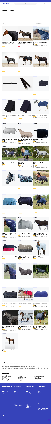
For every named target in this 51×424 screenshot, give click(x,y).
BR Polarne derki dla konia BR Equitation (39, 139)
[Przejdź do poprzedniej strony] (23, 356)
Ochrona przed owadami (11, 18)
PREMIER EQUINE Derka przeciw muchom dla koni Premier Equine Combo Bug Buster (40, 257)
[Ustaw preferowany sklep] (42, 4)
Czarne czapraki (4, 378)
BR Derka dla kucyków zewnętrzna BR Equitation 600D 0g (9, 210)
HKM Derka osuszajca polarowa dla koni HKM (40, 303)
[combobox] (45, 23)
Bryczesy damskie (4, 377)
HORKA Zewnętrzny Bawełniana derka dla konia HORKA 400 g (9, 140)
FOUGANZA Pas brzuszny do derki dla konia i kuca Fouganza (25, 92)
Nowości (38, 5)
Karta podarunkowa (45, 5)
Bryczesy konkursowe (37, 379)
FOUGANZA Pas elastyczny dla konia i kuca (8, 92)
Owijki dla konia (20, 376)
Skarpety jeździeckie (37, 375)
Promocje (34, 5)
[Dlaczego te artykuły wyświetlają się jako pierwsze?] (36, 23)
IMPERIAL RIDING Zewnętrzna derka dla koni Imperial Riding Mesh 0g (24, 163)
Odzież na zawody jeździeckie (6, 376)
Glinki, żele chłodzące (28, 18)
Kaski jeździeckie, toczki (37, 378)
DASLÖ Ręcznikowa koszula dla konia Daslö (40, 115)
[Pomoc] (44, 4)
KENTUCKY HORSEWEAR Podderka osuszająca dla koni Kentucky (10, 116)
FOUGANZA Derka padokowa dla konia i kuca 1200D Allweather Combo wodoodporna (9, 68)
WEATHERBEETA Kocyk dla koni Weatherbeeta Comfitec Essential (9, 280)
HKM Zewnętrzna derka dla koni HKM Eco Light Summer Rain (25, 210)
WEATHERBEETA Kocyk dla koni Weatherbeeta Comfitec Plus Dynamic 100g (9, 234)
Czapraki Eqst (20, 381)
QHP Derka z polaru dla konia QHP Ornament (24, 303)
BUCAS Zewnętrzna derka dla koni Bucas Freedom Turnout (41, 210)
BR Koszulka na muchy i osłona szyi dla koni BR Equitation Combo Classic (25, 140)
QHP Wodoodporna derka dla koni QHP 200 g (40, 42)
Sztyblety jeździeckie (5, 380)
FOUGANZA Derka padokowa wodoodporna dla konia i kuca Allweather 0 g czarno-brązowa (25, 43)
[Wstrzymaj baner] (46, 1)
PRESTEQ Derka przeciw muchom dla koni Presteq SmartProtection (10, 327)
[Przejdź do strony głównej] (5, 3)
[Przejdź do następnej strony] (28, 356)
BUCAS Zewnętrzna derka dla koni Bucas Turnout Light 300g (25, 327)
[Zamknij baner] (48, 1)
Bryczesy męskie (36, 380)
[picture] (10, 33)
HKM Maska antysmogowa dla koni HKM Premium (9, 186)
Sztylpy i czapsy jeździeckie (6, 375)
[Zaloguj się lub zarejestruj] (46, 4)
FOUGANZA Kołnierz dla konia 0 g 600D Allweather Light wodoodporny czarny (8, 43)
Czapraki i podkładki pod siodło (22, 375)
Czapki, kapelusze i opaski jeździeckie (39, 376)
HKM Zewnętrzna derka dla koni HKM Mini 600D (9, 256)
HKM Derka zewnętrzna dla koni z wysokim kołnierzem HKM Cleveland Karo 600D (24, 257)
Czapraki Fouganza (5, 381)
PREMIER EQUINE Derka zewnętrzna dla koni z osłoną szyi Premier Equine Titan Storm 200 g (40, 327)
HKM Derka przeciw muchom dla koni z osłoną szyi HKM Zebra (25, 187)
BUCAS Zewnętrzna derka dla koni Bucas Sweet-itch (40, 163)
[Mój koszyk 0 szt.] (48, 4)
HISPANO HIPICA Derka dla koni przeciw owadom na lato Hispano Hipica (40, 92)
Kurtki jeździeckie (20, 380)
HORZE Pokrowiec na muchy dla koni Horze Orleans (24, 234)
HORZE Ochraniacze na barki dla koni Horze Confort (9, 350)
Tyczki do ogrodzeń (20, 378)
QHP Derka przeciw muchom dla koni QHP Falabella (8, 163)
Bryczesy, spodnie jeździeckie (6, 379)
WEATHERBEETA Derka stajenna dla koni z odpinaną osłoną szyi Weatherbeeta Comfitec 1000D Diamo (40, 234)
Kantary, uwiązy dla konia (5, 18)
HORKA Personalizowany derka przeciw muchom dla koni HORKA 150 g (9, 304)
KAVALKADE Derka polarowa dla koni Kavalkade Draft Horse (40, 187)
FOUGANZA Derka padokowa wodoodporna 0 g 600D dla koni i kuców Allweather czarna (25, 68)
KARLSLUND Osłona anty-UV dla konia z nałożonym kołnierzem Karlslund (24, 280)
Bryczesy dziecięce (20, 379)
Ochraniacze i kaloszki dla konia (22, 377)
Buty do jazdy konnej (36, 377)
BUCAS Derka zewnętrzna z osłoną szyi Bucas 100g (40, 280)
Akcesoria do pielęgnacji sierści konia (22, 19)
